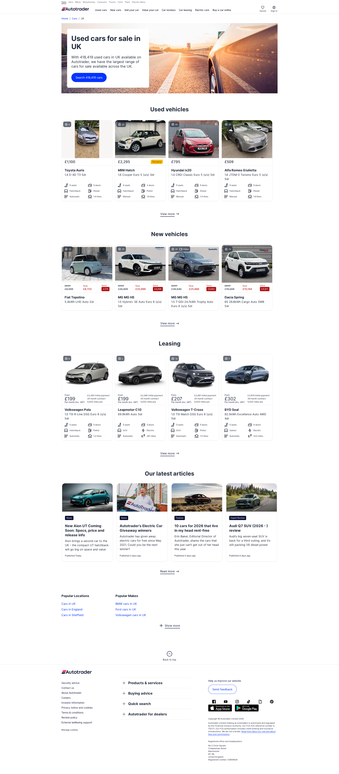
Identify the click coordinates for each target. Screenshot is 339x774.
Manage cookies (69, 729)
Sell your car (131, 9)
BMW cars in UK (126, 603)
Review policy (69, 717)
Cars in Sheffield (72, 615)
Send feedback (222, 689)
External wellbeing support (76, 722)
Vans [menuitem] (70, 2)
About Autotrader (71, 692)
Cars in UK (68, 603)
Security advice (70, 682)
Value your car (150, 9)
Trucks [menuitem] (112, 2)
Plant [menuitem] (127, 2)
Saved (263, 11)
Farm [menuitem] (120, 2)
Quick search (139, 704)
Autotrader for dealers (147, 714)
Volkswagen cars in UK (130, 615)
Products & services (145, 683)
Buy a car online (222, 9)
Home (64, 18)
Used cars (101, 9)
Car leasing (185, 9)
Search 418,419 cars (89, 77)
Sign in (274, 11)
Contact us (67, 687)
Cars (74, 18)
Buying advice (140, 693)
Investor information (72, 702)
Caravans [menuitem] (102, 2)
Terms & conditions (72, 712)
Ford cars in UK (125, 609)
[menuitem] (101, 10)
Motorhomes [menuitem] (89, 2)
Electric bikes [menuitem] (138, 2)
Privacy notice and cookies (77, 707)
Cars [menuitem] (63, 2)
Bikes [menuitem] (78, 2)
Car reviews (169, 9)
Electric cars (202, 9)
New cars (115, 9)
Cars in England (71, 609)
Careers (65, 697)
